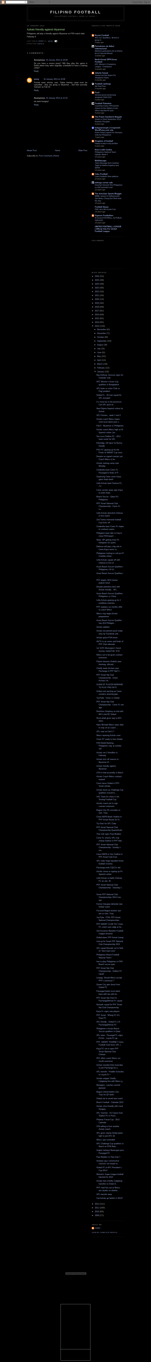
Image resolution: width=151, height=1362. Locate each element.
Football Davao (102, 207)
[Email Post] (55, 41)
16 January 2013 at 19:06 (54, 79)
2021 (97, 295)
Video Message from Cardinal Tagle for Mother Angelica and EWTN (107, 165)
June (99, 352)
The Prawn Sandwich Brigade (108, 117)
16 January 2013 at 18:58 (57, 60)
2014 (97, 322)
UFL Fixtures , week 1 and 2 (108, 415)
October (101, 337)
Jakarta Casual (101, 73)
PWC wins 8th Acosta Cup (105, 209)
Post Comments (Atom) (49, 156)
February (101, 368)
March (100, 364)
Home (57, 150)
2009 (97, 1215)
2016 (97, 314)
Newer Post (32, 150)
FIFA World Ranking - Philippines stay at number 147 (108, 746)
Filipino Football (75, 12)
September (102, 341)
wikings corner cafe (104, 182)
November (101, 333)
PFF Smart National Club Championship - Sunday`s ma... (108, 847)
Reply (36, 71)
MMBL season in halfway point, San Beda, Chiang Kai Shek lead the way (108, 198)
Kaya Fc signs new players (108, 1011)
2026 (97, 276)
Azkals (40, 44)
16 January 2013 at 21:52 (57, 98)
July (99, 349)
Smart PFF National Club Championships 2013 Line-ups (108, 897)
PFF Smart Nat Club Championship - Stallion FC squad (109, 971)
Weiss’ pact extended (105, 1140)
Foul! (97, 92)
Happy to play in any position (106, 143)
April (99, 360)
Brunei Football (102, 35)
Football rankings (103, 84)
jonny (36, 79)
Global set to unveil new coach (109, 1098)
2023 (97, 288)
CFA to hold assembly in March (109, 773)
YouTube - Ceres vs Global (107, 698)
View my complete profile (104, 1232)
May (99, 356)
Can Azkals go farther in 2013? (109, 1198)
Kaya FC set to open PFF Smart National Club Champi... (107, 1051)
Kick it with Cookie (103, 150)
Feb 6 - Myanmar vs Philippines (110, 426)
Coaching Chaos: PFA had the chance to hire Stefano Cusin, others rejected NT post (107, 108)
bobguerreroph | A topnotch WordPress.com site (107, 129)
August (100, 345)
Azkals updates (103, 627)
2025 (97, 280)
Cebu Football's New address (106, 176)
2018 (97, 307)
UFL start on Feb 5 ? (105, 731)
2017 (97, 311)
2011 (97, 1208)
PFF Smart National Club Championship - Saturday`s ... (109, 888)
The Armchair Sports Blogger (108, 194)
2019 (97, 303)
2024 (97, 284)
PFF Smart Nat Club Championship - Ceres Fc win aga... (110, 705)
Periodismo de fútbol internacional (104, 47)
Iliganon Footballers (104, 215)
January (101, 372)
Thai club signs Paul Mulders (108, 834)
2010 (97, 1211)
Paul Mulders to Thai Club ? (108, 1157)
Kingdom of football (104, 141)
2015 (97, 318)
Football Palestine (103, 103)
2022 (97, 291)
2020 (97, 299)
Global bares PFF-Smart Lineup (109, 937)
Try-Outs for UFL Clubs (106, 823)
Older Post (82, 150)
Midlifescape (100, 161)
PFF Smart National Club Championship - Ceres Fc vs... (108, 506)
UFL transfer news (104, 1194)
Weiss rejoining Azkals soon (108, 735)
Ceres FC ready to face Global (109, 739)
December (101, 329)
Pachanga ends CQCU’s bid (108, 867)
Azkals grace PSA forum (107, 637)
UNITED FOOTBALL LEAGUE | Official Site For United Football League (108, 228)
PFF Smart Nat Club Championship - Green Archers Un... (107, 678)
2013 (97, 326)
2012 (97, 1204)
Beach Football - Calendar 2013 (109, 1102)
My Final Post (100, 86)
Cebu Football (101, 174)
